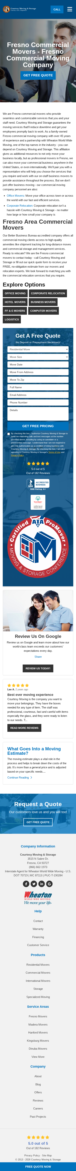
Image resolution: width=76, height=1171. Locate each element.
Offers (38, 1092)
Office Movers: (16, 195)
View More (38, 1056)
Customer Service (38, 945)
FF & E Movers (15, 310)
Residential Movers (38, 964)
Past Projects (38, 1116)
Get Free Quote (38, 75)
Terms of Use (54, 452)
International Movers (38, 980)
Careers (38, 1108)
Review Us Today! (38, 668)
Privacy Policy (17, 455)
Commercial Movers (38, 972)
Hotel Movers (15, 302)
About (38, 1076)
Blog (38, 1084)
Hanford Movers (38, 1032)
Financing (38, 937)
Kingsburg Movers (38, 1040)
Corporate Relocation (48, 293)
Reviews (38, 1100)
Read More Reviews (24, 727)
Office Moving (15, 293)
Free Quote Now (38, 1166)
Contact (38, 920)
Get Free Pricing (38, 426)
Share (38, 656)
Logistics (12, 319)
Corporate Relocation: (20, 205)
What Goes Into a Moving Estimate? (34, 751)
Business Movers (43, 302)
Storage (38, 988)
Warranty (38, 928)
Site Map (47, 1155)
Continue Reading (18, 777)
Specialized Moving (38, 996)
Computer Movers (43, 310)
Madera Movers (38, 1024)
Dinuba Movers (38, 1048)
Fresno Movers (38, 1016)
